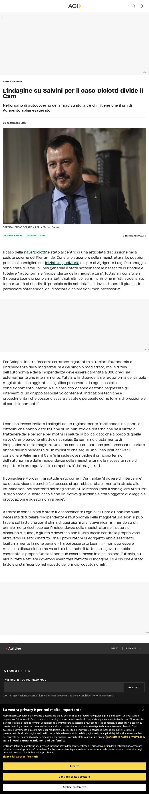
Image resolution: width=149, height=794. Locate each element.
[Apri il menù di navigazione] (7, 6)
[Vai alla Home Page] (74, 6)
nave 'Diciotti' (36, 252)
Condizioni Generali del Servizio (97, 695)
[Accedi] (141, 6)
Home (6, 81)
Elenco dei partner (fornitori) (20, 756)
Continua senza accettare (74, 776)
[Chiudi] (143, 710)
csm (42, 235)
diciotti (31, 235)
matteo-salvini (13, 235)
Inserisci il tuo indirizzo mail (25, 680)
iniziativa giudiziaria (62, 263)
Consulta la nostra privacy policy (126, 737)
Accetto (74, 766)
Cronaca (17, 81)
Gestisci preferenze (74, 787)
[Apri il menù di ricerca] (133, 6)
